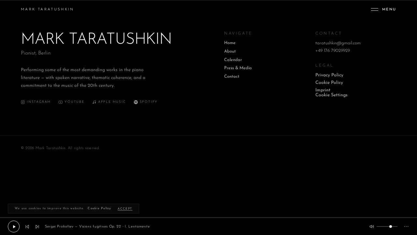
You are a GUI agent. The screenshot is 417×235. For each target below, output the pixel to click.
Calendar (233, 60)
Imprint (322, 90)
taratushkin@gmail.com (338, 43)
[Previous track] (27, 226)
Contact (231, 76)
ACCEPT (125, 208)
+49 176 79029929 (332, 50)
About (230, 51)
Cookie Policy (329, 82)
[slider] (208, 217)
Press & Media (238, 68)
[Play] (14, 226)
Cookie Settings (331, 95)
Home (230, 43)
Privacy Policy (329, 75)
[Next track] (37, 226)
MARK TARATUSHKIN (47, 9)
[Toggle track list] (406, 226)
